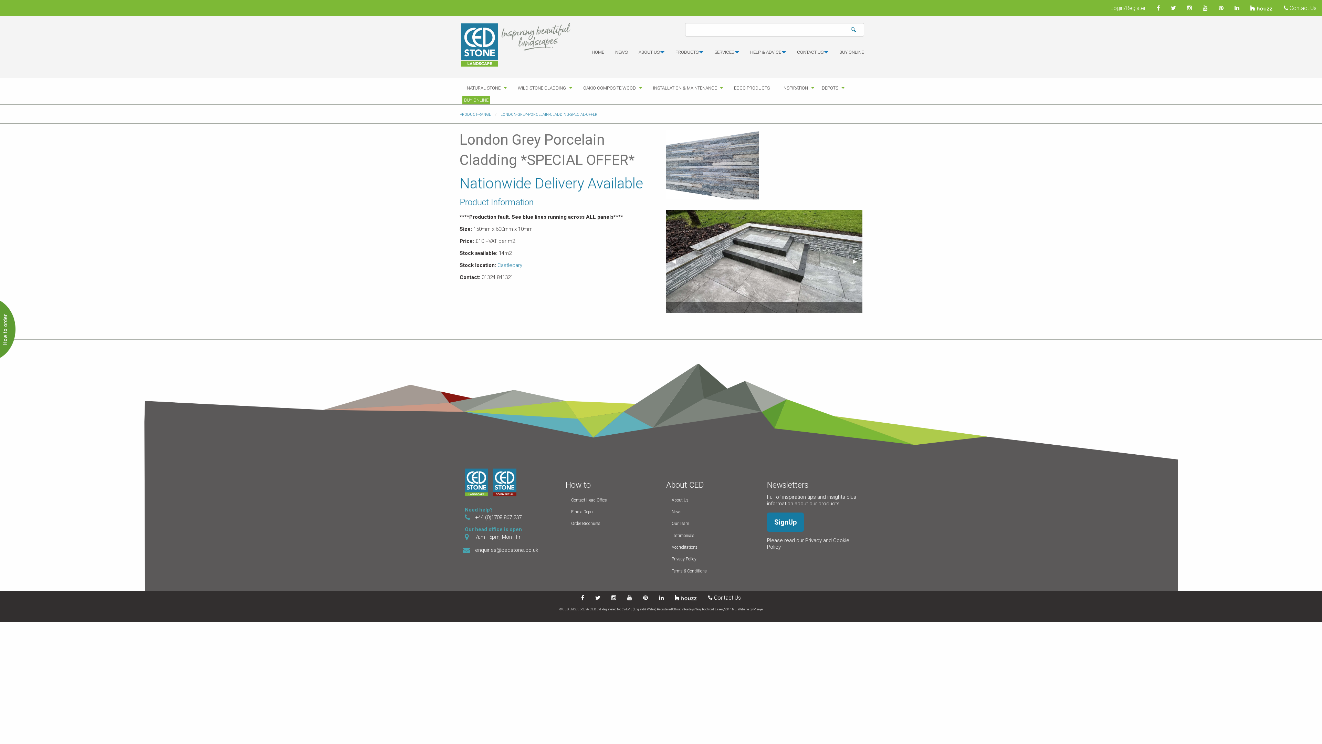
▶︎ (857, 261)
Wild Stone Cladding (542, 88)
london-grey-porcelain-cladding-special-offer (549, 114)
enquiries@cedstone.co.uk (506, 550)
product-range (475, 114)
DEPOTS (830, 88)
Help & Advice (765, 52)
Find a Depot (582, 511)
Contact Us (1302, 8)
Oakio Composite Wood (609, 88)
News (621, 52)
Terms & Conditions (689, 571)
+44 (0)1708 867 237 (498, 517)
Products (687, 52)
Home (598, 52)
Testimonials (683, 535)
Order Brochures (585, 523)
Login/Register (1128, 8)
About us (649, 52)
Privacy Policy (684, 559)
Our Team (680, 523)
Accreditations (684, 547)
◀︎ (676, 261)
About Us (680, 500)
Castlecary (509, 265)
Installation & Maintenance (685, 88)
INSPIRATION (795, 88)
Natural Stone (484, 88)
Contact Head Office (589, 500)
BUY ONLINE (851, 52)
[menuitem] (598, 55)
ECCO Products (752, 88)
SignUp (785, 522)
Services (724, 52)
